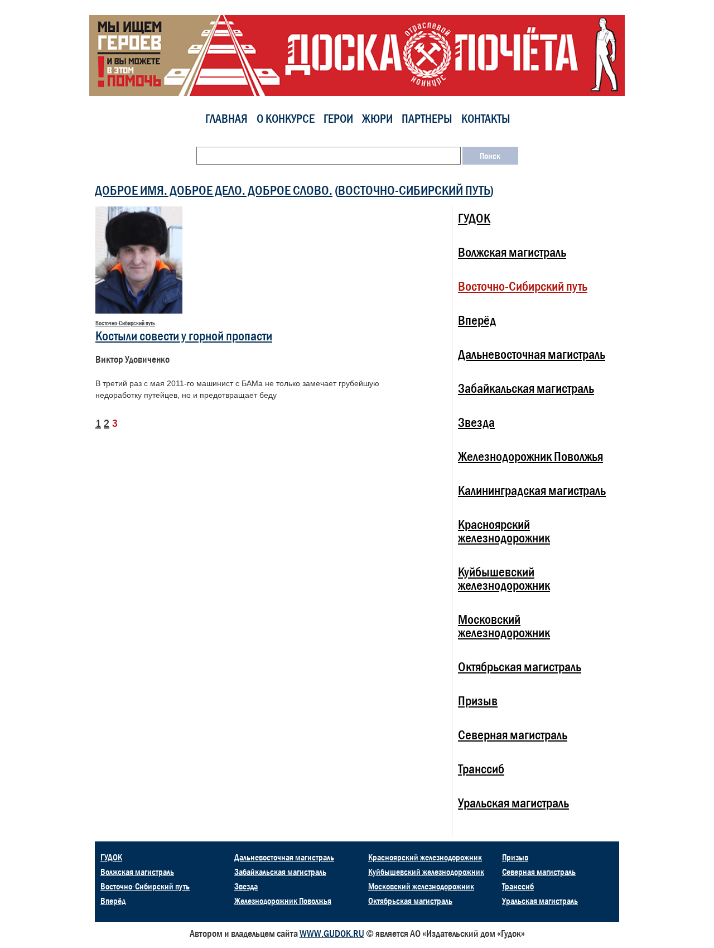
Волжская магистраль (512, 251)
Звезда (476, 422)
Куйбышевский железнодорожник (504, 578)
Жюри (377, 119)
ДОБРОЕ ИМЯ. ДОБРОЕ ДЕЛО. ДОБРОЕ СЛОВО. (213, 190)
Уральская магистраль (513, 802)
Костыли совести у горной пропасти (183, 335)
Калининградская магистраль (532, 490)
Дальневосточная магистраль (531, 354)
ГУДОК (474, 217)
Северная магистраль (512, 734)
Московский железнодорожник (504, 626)
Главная (226, 119)
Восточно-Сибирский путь (414, 190)
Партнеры (427, 119)
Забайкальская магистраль (526, 388)
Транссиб (481, 768)
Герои (338, 119)
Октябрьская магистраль (519, 666)
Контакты (485, 119)
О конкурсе (286, 119)
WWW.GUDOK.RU (332, 933)
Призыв (478, 700)
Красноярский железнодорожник (504, 531)
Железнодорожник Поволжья (530, 456)
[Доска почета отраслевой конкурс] (357, 54)
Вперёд (477, 320)
